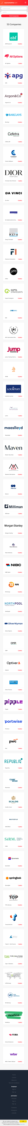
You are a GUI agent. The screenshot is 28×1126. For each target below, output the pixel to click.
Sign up (14, 1092)
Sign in (14, 1089)
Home (14, 1075)
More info (22, 1124)
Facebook (14, 1107)
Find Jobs (14, 1098)
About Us (14, 1080)
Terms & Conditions (14, 1083)
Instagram (14, 1110)
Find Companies (14, 16)
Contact (14, 1077)
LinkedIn (14, 1113)
